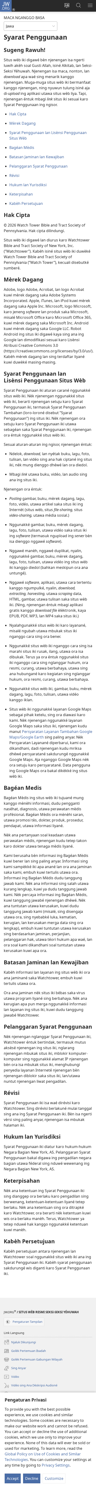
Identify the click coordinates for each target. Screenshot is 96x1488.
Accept (13, 1478)
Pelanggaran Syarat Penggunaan (38, 166)
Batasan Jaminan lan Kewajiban (36, 156)
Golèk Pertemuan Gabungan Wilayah (33, 1359)
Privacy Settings (56, 1465)
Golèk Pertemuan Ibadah (25, 1351)
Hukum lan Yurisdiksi (28, 184)
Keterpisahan (21, 194)
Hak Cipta (17, 114)
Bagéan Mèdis (21, 147)
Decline (31, 1478)
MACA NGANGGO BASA (24, 17)
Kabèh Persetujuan (26, 203)
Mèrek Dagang (22, 123)
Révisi (14, 175)
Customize (54, 1478)
